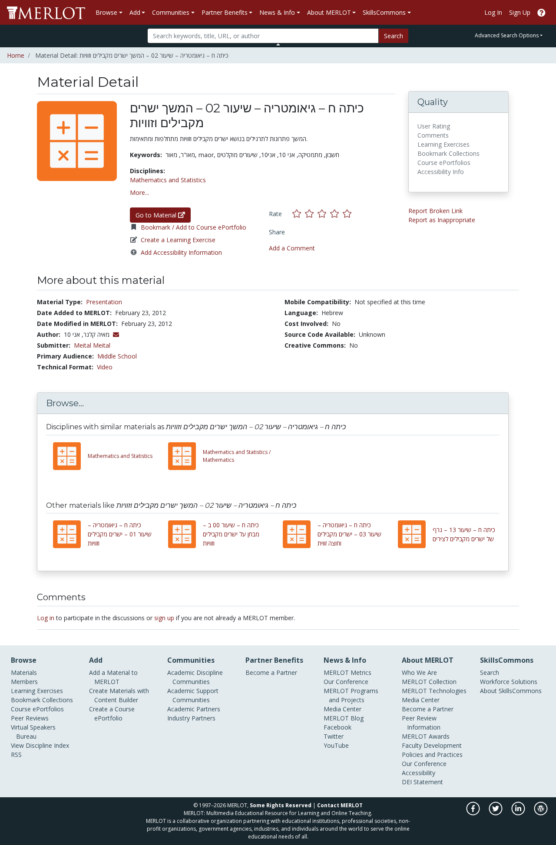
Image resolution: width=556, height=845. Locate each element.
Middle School (117, 356)
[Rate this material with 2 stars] (311, 214)
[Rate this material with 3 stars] (324, 214)
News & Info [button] (277, 12)
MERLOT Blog (344, 718)
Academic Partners (193, 709)
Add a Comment (292, 248)
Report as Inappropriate (441, 220)
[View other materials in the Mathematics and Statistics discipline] (70, 456)
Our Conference (346, 681)
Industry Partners (191, 718)
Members (24, 681)
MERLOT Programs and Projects (351, 695)
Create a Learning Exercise (178, 240)
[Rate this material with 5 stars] (348, 214)
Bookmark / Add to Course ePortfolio (193, 227)
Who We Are (419, 672)
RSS (16, 754)
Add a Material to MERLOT (113, 677)
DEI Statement (422, 782)
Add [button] (134, 12)
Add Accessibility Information (181, 252)
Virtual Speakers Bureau (33, 731)
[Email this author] (116, 334)
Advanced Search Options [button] (507, 35)
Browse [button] (106, 12)
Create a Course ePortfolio (112, 713)
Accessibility (418, 773)
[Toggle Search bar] (278, 44)
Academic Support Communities (192, 695)
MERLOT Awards (426, 736)
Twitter (334, 736)
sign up (164, 618)
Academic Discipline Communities (195, 677)
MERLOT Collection (429, 681)
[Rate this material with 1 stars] (298, 214)
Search (393, 36)
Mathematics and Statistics (168, 180)
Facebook (337, 727)
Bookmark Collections (42, 700)
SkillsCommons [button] (384, 12)
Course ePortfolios (37, 709)
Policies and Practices (432, 754)
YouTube (336, 745)
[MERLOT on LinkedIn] (519, 813)
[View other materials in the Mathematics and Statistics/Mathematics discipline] (185, 456)
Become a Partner (271, 672)
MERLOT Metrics (347, 672)
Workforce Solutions (508, 681)
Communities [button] (170, 12)
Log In (493, 12)
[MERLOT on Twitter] (496, 813)
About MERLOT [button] (329, 12)
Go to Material (157, 215)
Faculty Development (432, 745)
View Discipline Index (40, 745)
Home (15, 55)
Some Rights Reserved (280, 805)
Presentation (104, 302)
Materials (24, 672)
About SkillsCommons (511, 691)
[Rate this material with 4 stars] (336, 214)
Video (105, 367)
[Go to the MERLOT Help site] (541, 12)
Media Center (342, 709)
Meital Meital (92, 345)
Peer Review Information (421, 722)
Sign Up (519, 12)
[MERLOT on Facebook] (473, 813)
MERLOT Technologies (434, 691)
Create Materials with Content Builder (119, 695)
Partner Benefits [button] (225, 12)
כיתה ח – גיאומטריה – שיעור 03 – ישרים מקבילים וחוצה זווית (349, 534)
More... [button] (139, 192)
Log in (45, 618)
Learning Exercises (37, 691)
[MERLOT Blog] (540, 813)
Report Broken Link (435, 211)
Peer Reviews (30, 718)
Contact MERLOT (340, 805)
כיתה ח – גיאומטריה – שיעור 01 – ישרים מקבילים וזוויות (120, 534)
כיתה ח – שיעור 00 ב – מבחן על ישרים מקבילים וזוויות (231, 534)
